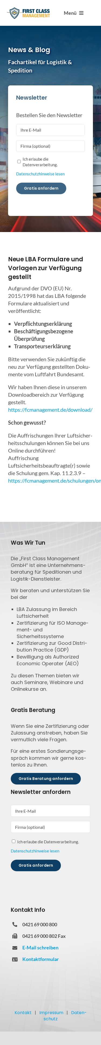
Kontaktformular (40, 959)
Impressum (51, 1013)
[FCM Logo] (28, 9)
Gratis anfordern (41, 188)
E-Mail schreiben (40, 947)
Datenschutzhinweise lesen (40, 173)
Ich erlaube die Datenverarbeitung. (40, 162)
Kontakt (23, 1013)
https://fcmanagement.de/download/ (50, 409)
